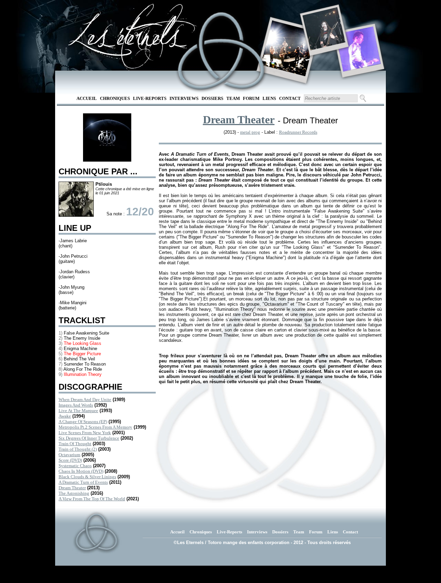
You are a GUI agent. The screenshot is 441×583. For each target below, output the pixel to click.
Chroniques (115, 98)
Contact (290, 98)
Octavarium (69, 454)
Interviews (184, 98)
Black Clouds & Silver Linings (87, 476)
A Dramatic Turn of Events (83, 482)
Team (233, 98)
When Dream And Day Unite (85, 399)
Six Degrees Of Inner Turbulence (89, 438)
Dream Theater (72, 487)
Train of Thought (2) (78, 449)
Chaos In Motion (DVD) (81, 471)
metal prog (250, 132)
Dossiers (212, 98)
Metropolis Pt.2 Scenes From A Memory (95, 427)
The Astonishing (74, 493)
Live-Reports (149, 98)
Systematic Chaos (75, 465)
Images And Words (76, 405)
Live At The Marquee (78, 410)
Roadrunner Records (298, 132)
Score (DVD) (70, 460)
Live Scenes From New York (85, 432)
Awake (65, 416)
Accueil (86, 98)
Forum (251, 98)
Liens (269, 98)
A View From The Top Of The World (92, 498)
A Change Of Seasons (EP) (83, 421)
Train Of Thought (75, 443)
